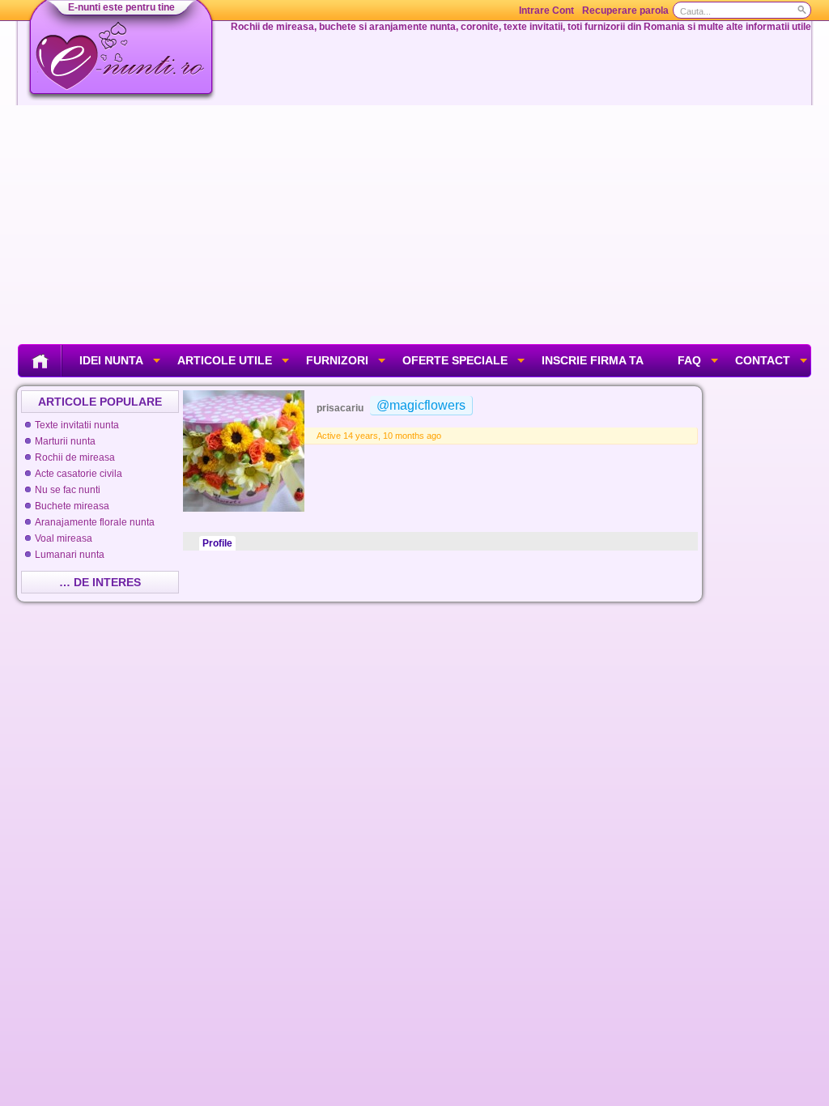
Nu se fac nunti (67, 490)
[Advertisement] (414, 222)
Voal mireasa (63, 538)
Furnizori (337, 360)
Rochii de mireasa (75, 457)
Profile (217, 543)
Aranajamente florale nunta (95, 522)
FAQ (689, 360)
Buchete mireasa (72, 506)
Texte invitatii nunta (77, 425)
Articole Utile (224, 360)
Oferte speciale (455, 360)
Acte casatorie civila (78, 473)
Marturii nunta (65, 441)
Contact (762, 360)
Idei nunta (111, 360)
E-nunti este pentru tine (121, 7)
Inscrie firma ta (593, 360)
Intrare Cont (546, 10)
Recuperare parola (625, 10)
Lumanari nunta (69, 554)
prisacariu (340, 408)
